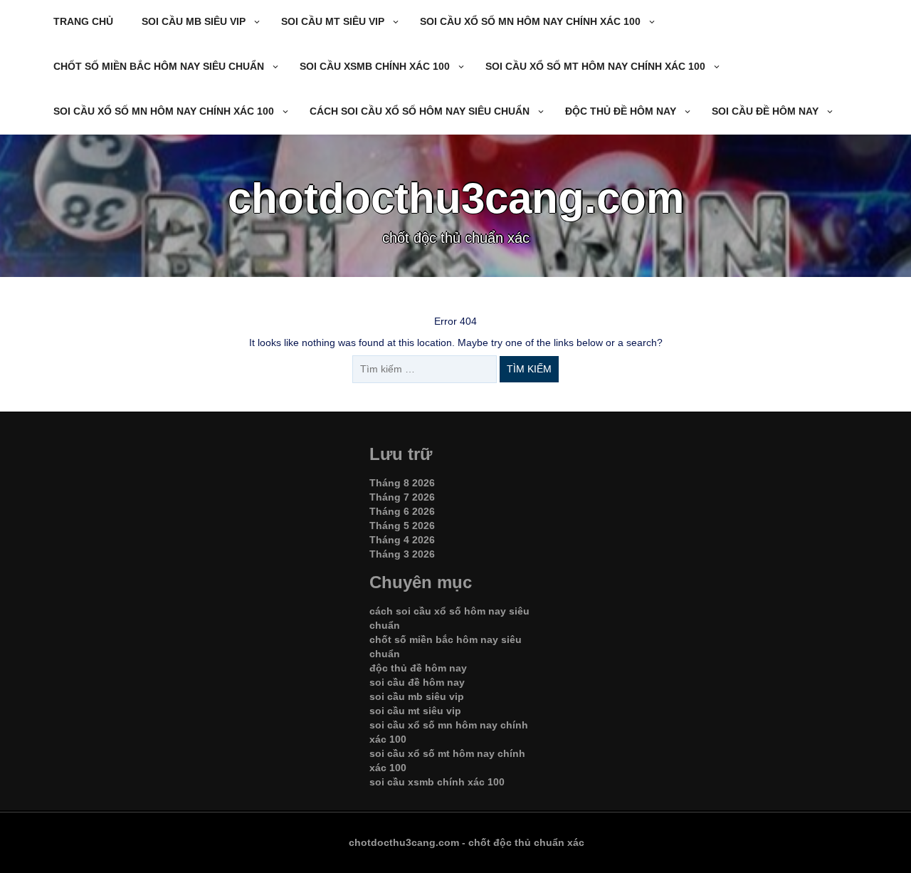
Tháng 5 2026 (402, 525)
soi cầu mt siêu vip (332, 21)
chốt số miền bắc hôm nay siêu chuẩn (158, 66)
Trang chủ (83, 21)
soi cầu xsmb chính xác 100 (375, 66)
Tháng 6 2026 (402, 511)
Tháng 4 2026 (402, 539)
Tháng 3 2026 (402, 554)
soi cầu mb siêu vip (194, 21)
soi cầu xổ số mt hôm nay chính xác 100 (595, 66)
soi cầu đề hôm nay (765, 111)
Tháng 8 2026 (402, 482)
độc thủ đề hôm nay (620, 111)
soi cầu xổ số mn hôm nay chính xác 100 (530, 21)
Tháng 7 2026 (402, 497)
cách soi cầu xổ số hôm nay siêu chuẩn (420, 111)
